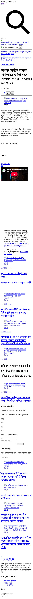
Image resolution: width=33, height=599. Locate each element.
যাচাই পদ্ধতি (8, 583)
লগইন (2, 4)
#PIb (16, 243)
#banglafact (9, 243)
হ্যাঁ (2, 418)
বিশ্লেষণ (25, 42)
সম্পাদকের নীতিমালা (10, 581)
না (1, 426)
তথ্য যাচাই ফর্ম (5, 164)
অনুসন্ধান (4, 44)
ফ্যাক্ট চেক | (7, 65)
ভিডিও (21, 44)
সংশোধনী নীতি (8, 585)
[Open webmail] (2, 166)
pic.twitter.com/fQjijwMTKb (15, 246)
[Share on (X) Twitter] (4, 93)
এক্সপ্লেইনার (17, 42)
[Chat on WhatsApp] (4, 166)
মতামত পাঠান (20, 444)
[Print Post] (12, 93)
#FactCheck (23, 243)
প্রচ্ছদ (3, 42)
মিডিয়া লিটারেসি (12, 44)
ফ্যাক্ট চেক (9, 42)
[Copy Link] (8, 93)
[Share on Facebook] (2, 93)
